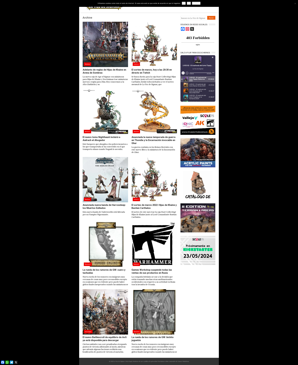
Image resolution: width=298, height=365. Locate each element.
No (189, 3)
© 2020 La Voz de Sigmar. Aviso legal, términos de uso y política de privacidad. (133, 361)
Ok (184, 3)
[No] (295, 3)
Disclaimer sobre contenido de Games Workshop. (173, 361)
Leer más (196, 3)
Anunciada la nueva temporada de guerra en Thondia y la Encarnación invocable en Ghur (153, 140)
